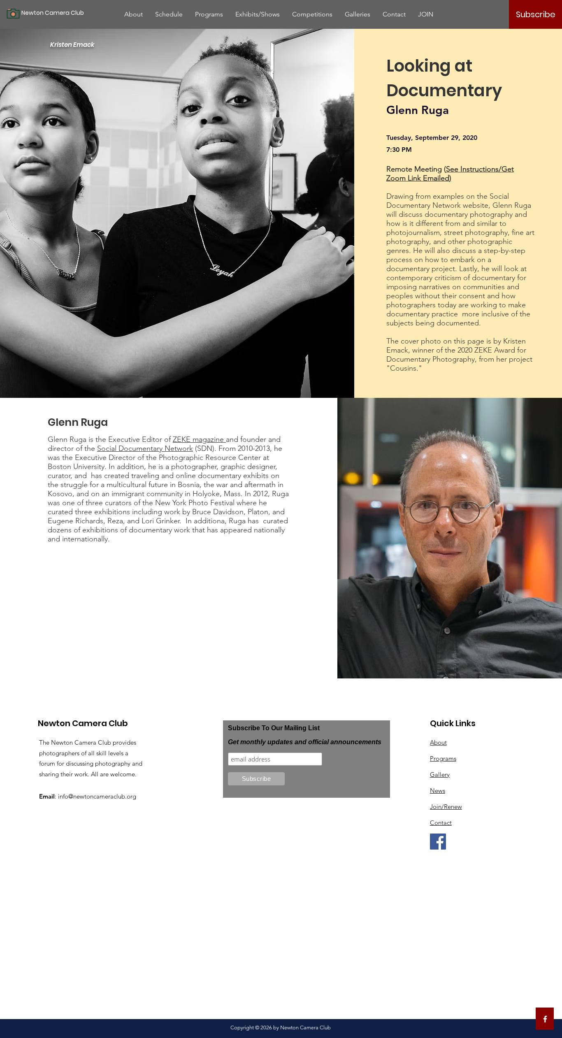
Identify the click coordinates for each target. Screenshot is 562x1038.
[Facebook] (438, 842)
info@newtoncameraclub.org (97, 796)
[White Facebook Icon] (545, 1019)
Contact (441, 823)
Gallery (440, 774)
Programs (443, 758)
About (438, 742)
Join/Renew (446, 806)
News (437, 790)
